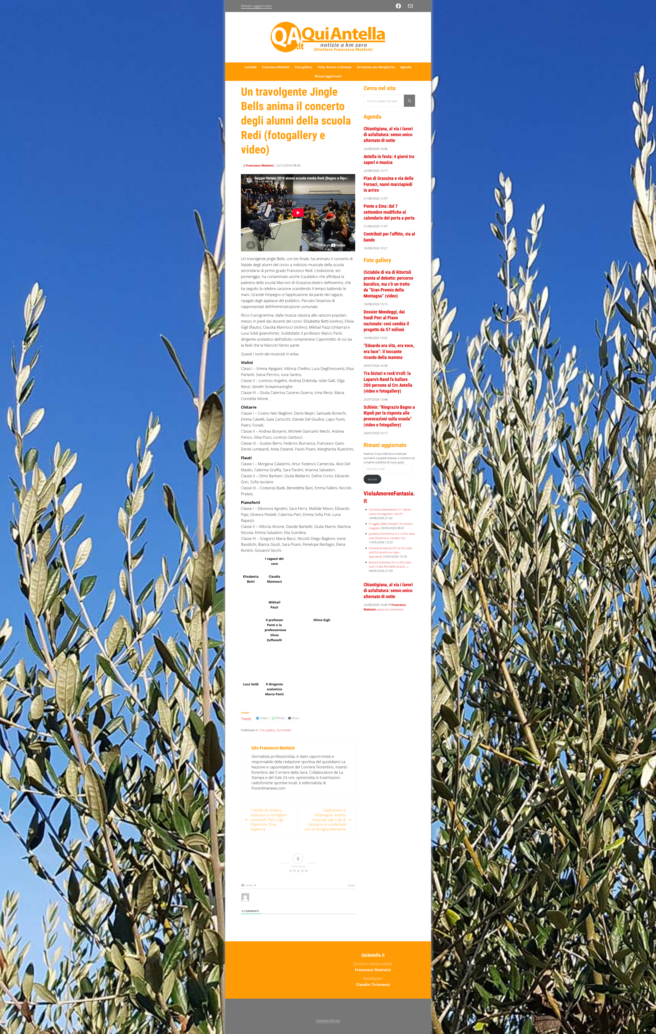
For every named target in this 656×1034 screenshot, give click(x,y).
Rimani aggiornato (256, 5)
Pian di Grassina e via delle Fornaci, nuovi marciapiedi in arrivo (388, 184)
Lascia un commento (390, 609)
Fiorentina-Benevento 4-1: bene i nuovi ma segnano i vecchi (390, 511)
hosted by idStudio (328, 1020)
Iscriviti (372, 479)
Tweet (246, 717)
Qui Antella (284, 730)
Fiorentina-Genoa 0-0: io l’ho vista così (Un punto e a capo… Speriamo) (390, 552)
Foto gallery (267, 730)
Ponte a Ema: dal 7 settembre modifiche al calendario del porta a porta (389, 212)
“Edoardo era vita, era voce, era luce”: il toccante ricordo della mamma (389, 351)
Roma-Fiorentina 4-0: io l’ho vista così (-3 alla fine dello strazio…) (390, 564)
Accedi (351, 885)
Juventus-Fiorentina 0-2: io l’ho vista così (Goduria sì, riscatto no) (392, 536)
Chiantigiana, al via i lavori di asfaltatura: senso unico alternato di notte (388, 134)
